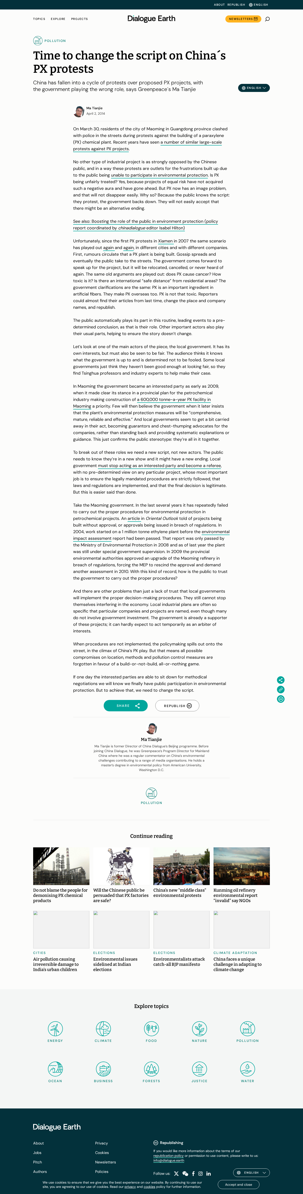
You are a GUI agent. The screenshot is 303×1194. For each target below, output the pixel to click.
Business (103, 1081)
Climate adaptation (235, 953)
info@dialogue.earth (168, 1160)
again (109, 247)
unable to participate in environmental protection (159, 175)
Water (247, 1081)
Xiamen (166, 241)
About (219, 4)
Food (151, 1041)
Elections (104, 953)
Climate (103, 1041)
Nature (199, 1041)
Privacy (101, 1143)
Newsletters (241, 19)
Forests (151, 1081)
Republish (236, 4)
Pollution (247, 1041)
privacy (130, 1187)
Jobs (37, 1152)
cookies (149, 1187)
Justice (200, 1081)
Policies (101, 1171)
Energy (55, 1041)
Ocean (55, 1081)
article (134, 518)
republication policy (168, 1155)
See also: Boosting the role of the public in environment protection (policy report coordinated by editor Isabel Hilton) (145, 224)
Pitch (37, 1162)
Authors (40, 1171)
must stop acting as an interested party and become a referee (159, 465)
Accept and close (238, 1184)
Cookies (102, 1152)
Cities (39, 953)
